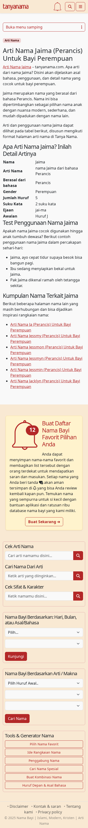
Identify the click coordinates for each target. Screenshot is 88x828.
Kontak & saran (47, 806)
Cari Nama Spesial (44, 769)
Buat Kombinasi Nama (44, 777)
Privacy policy (50, 812)
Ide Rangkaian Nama (44, 752)
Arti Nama (12, 40)
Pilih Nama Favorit (44, 744)
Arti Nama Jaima (17, 66)
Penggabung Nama (44, 760)
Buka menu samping (24, 27)
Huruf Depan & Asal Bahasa (44, 785)
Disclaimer (19, 806)
